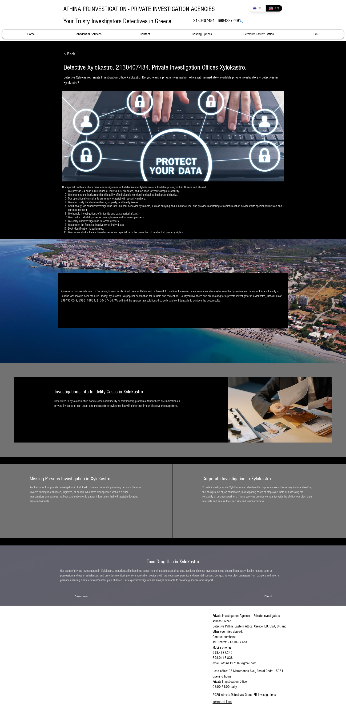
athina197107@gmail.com (238, 663)
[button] (79, 54)
